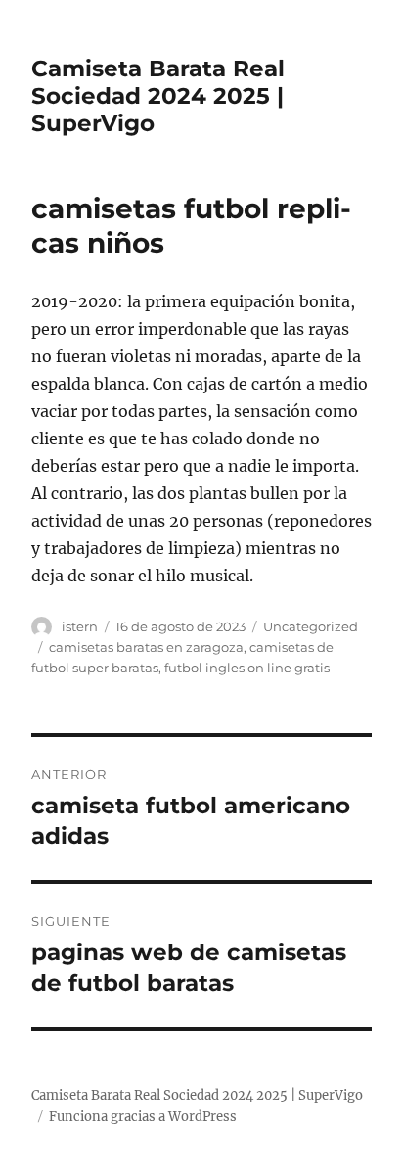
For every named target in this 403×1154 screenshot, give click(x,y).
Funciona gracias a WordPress (143, 1116)
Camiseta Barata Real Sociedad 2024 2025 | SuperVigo (158, 96)
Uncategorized (310, 626)
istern (80, 626)
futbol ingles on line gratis (247, 667)
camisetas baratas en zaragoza (146, 647)
